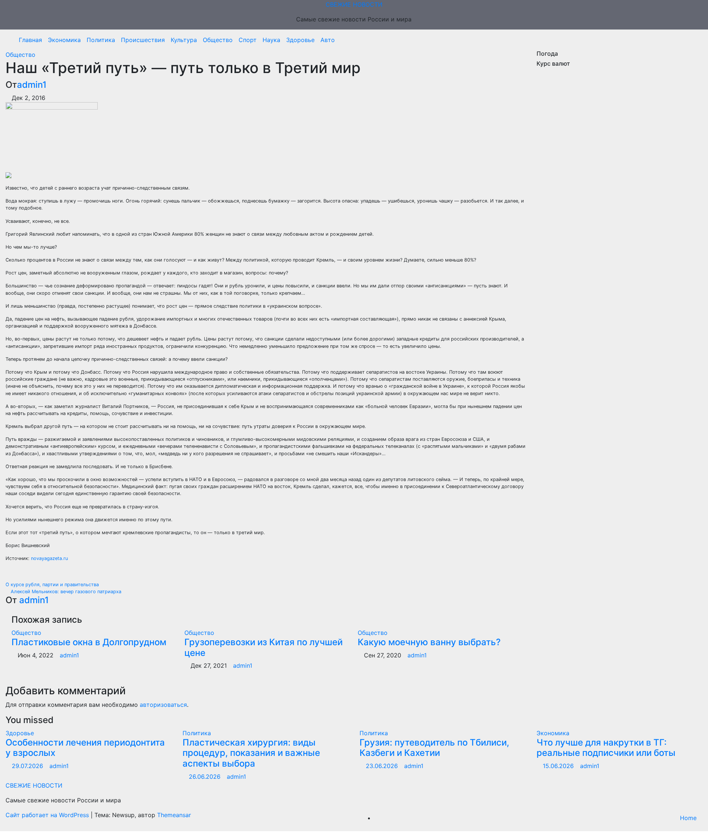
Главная (30, 40)
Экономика (64, 40)
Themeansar (174, 815)
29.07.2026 (28, 766)
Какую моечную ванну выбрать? (429, 642)
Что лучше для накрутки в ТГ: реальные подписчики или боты (606, 747)
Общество (218, 40)
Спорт (248, 40)
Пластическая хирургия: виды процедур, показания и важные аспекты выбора (251, 753)
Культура (184, 40)
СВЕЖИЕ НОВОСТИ (354, 4)
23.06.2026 (383, 766)
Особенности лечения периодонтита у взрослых (85, 747)
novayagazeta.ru (49, 558)
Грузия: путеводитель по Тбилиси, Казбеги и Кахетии (434, 747)
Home (688, 818)
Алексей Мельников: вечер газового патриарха (65, 591)
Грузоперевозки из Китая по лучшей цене (263, 647)
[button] (694, 40)
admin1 (31, 84)
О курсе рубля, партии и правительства (53, 584)
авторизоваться (163, 704)
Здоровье (300, 40)
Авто (327, 40)
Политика (101, 40)
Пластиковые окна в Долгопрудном (88, 642)
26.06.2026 (205, 776)
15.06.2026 (559, 766)
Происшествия (143, 40)
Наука (271, 40)
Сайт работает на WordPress (48, 815)
